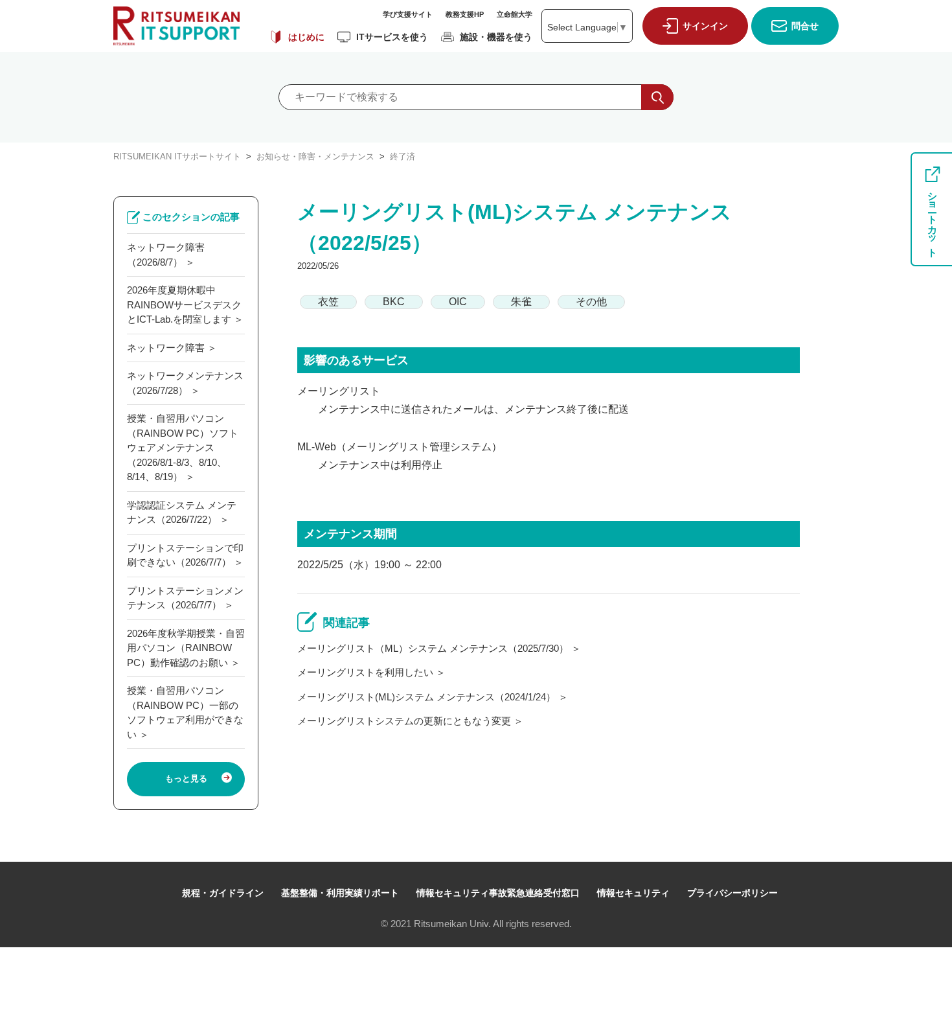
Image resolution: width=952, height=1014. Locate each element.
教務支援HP (465, 14)
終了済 (402, 156)
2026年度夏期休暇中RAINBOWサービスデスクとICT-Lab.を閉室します (184, 304)
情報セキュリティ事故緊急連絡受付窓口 (498, 893)
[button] (692, 26)
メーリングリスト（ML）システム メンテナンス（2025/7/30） (433, 648)
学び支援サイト (408, 14)
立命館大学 (514, 14)
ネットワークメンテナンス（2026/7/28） (185, 383)
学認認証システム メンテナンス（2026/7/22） (181, 512)
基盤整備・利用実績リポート (340, 893)
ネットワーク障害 (166, 347)
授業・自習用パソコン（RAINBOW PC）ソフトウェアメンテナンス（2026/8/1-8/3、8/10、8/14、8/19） (182, 447)
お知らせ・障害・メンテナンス (315, 156)
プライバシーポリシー (732, 893)
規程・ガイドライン (223, 893)
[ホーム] (176, 25)
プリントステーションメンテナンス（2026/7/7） (185, 598)
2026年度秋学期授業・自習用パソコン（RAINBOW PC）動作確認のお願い (186, 648)
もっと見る (186, 778)
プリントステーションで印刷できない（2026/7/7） (185, 555)
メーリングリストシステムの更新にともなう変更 (404, 720)
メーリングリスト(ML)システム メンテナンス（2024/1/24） (426, 696)
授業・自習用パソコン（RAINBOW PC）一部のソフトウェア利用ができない (185, 712)
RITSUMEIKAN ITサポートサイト (177, 156)
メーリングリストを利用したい (365, 672)
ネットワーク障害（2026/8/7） (166, 255)
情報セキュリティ (633, 893)
